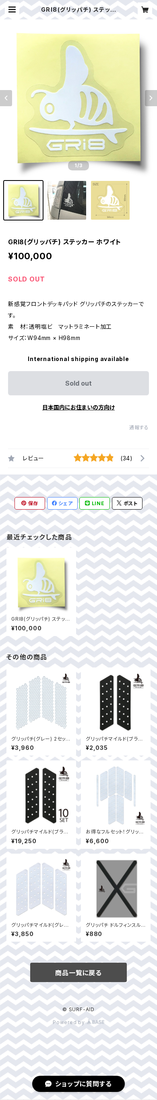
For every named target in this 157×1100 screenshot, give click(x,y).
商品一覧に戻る (78, 973)
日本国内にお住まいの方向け (78, 407)
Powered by (70, 1022)
